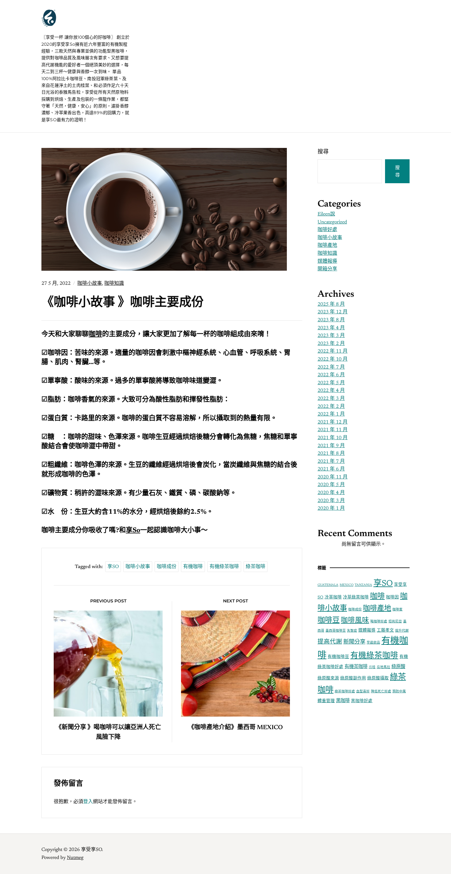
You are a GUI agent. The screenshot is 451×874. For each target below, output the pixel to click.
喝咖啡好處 (378, 621)
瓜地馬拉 (383, 667)
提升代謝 (402, 630)
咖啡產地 (327, 245)
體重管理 (326, 701)
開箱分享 (327, 269)
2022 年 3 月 (331, 398)
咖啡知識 (114, 283)
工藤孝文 (385, 630)
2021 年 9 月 (331, 445)
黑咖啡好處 (361, 701)
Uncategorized (332, 222)
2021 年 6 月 (331, 469)
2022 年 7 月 (331, 367)
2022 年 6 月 (331, 375)
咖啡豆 (329, 620)
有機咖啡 (193, 566)
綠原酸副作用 (353, 678)
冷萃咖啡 (333, 597)
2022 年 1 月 (331, 414)
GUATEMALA (328, 585)
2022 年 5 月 (331, 383)
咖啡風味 (355, 620)
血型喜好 (363, 691)
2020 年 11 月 (333, 477)
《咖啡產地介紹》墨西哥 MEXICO (235, 728)
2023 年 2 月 (331, 343)
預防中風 (399, 691)
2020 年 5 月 (331, 484)
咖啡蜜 (397, 609)
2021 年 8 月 (331, 453)
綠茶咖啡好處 (345, 691)
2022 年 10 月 (333, 359)
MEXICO (346, 585)
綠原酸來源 (328, 678)
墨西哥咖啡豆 (336, 630)
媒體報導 (327, 261)
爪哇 (372, 667)
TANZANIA (363, 585)
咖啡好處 (327, 229)
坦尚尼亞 (395, 621)
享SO (113, 566)
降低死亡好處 (381, 691)
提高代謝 (330, 642)
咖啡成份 (166, 566)
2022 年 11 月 (333, 351)
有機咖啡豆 (338, 657)
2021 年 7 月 (331, 461)
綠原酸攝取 (378, 678)
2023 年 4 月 (331, 328)
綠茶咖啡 (255, 566)
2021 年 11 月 (333, 429)
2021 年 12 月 (333, 422)
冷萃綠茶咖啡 (356, 597)
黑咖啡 (343, 701)
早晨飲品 (373, 642)
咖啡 (377, 596)
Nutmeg (75, 857)
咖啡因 (392, 597)
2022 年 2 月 (331, 406)
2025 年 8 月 (331, 304)
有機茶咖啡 (356, 667)
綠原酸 (398, 667)
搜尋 (323, 152)
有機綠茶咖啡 (224, 566)
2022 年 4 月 (331, 390)
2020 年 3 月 (331, 500)
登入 (88, 801)
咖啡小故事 (89, 283)
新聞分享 (354, 642)
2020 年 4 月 (331, 492)
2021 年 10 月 (333, 437)
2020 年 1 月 (331, 508)
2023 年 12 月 (333, 312)
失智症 (352, 630)
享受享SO (78, 24)
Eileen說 (326, 214)
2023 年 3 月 (331, 335)
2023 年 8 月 (331, 320)
